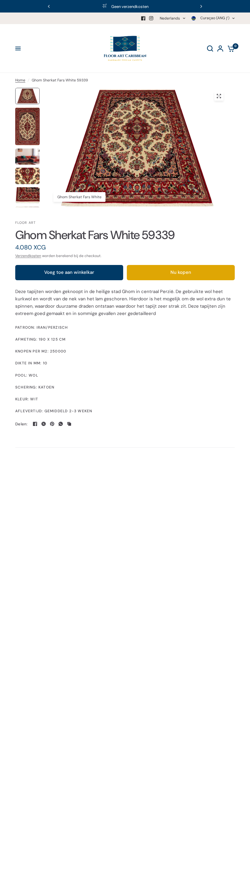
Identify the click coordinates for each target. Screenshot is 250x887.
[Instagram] (151, 18)
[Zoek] (210, 48)
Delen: (21, 424)
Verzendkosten (28, 255)
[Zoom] (218, 96)
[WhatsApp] (60, 423)
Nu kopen (180, 272)
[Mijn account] (220, 48)
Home (20, 80)
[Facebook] (143, 18)
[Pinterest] (52, 423)
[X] (43, 423)
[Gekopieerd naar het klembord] (69, 423)
